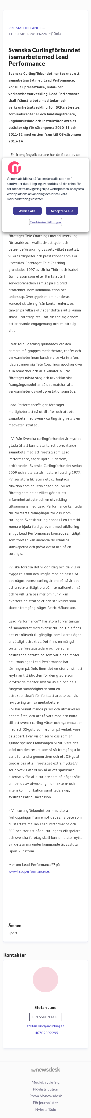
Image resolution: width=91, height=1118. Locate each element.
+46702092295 (45, 1032)
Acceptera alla (62, 211)
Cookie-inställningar (46, 222)
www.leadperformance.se (28, 871)
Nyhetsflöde (45, 1109)
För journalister (45, 1102)
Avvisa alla (27, 211)
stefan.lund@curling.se (45, 1026)
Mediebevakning (45, 1082)
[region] (45, 195)
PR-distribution (45, 1089)
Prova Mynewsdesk (45, 1095)
